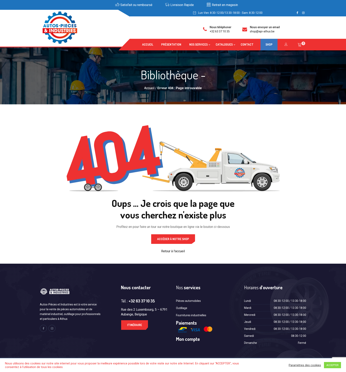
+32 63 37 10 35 (220, 31)
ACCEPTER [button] (332, 365)
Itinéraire (134, 325)
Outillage (181, 308)
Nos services (198, 44)
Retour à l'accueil (173, 251)
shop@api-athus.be (262, 31)
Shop (269, 44)
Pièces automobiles (188, 300)
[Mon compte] (286, 44)
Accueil (147, 44)
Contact (247, 44)
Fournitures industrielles (191, 315)
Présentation (171, 44)
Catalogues (224, 44)
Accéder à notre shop (173, 239)
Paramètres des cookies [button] (305, 365)
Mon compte (188, 339)
